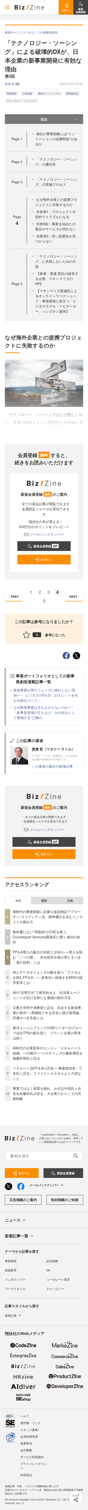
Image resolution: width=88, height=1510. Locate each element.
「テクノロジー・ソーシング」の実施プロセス (56, 182)
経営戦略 (52, 1261)
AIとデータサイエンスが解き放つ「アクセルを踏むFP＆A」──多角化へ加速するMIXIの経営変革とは (48, 977)
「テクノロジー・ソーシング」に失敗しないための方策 (56, 261)
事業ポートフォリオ (49, 93)
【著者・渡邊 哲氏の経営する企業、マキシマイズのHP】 (56, 278)
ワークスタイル (15, 1288)
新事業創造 (72, 93)
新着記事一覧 (16, 1236)
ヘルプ (24, 1416)
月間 (70, 900)
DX (48, 1270)
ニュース (13, 1220)
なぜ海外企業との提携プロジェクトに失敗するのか (56, 202)
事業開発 (12, 93)
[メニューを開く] (7, 7)
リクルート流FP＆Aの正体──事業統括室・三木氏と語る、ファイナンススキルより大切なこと (47, 1073)
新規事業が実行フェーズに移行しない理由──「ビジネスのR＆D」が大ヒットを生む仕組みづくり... (45, 695)
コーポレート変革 (58, 1279)
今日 (18, 900)
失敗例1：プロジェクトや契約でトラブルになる (55, 214)
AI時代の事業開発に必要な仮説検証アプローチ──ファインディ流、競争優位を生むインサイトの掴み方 (48, 916)
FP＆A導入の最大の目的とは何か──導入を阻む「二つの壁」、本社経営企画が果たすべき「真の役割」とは (47, 957)
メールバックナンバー (47, 534)
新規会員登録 (45, 546)
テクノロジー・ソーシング (21, 101)
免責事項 (26, 1443)
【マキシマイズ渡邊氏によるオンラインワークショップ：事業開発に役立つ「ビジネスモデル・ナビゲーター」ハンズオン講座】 (56, 301)
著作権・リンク (30, 1423)
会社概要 (26, 1450)
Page (16, 138)
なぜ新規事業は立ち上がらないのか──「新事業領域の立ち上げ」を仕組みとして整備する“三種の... (44, 712)
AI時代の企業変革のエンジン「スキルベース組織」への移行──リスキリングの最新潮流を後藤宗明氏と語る (48, 1053)
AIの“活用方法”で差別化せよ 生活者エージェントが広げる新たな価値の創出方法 (46, 995)
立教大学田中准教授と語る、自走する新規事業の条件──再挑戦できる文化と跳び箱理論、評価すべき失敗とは (48, 1012)
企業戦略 (27, 93)
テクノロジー (55, 1288)
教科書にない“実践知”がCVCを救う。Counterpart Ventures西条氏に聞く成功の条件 (46, 936)
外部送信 (26, 1475)
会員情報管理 (29, 1436)
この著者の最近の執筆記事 (52, 766)
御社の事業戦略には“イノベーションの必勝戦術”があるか (56, 138)
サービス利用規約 (32, 1457)
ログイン (46, 559)
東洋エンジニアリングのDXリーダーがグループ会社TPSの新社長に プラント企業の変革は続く (47, 1032)
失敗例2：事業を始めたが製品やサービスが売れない (55, 226)
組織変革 (11, 1270)
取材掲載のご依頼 (64, 1199)
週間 (44, 900)
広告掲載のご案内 (23, 1199)
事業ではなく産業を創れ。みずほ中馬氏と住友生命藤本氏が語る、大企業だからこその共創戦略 (47, 1093)
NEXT (73, 596)
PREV (15, 596)
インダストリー (15, 1279)
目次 (44, 119)
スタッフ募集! (29, 1429)
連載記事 (11, 1315)
